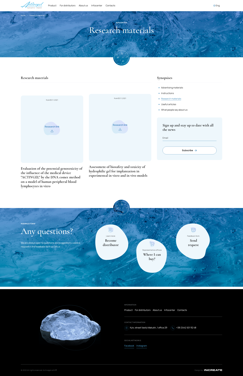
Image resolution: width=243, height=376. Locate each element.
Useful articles (168, 104)
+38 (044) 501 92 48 (186, 327)
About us (83, 5)
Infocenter (169, 310)
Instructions (167, 93)
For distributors (67, 5)
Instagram (141, 345)
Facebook (129, 345)
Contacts (110, 5)
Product (52, 5)
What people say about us (174, 109)
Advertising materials (172, 87)
